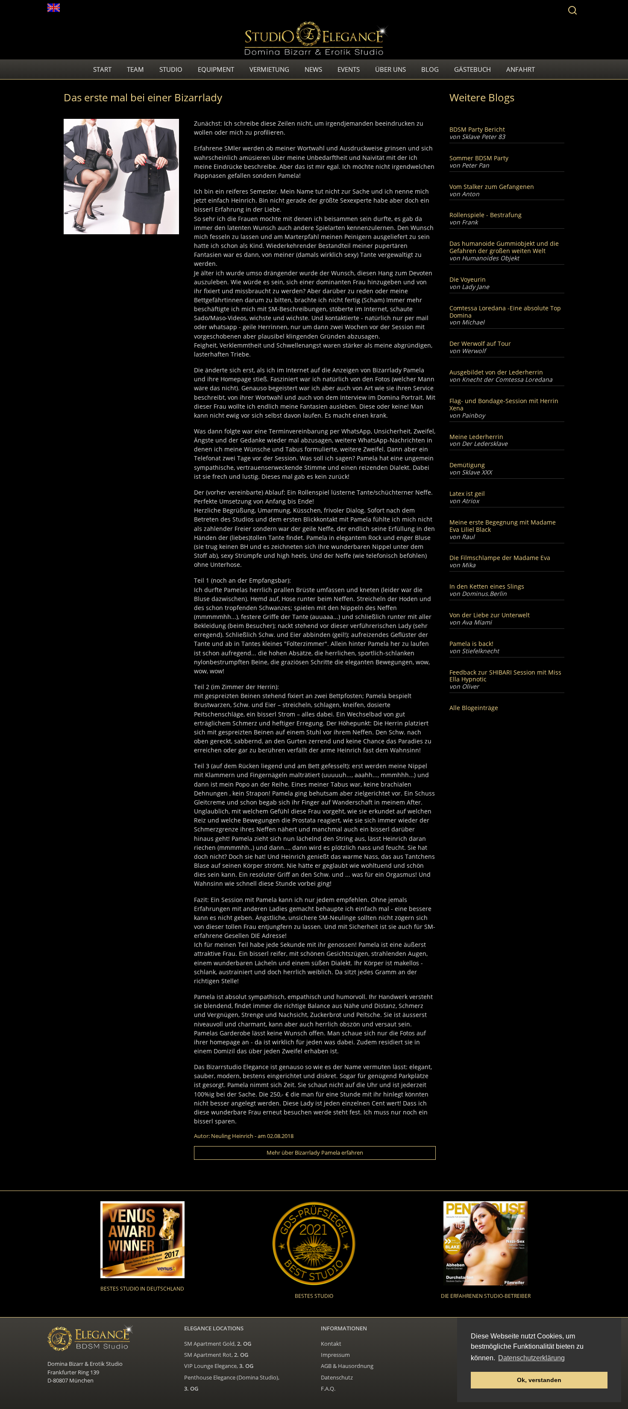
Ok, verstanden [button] (539, 1380)
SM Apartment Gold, (217, 1343)
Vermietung (269, 69)
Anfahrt (520, 69)
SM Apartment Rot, (216, 1355)
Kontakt (331, 1343)
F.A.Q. (328, 1388)
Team (135, 69)
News (313, 69)
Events (348, 69)
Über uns (390, 69)
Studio (170, 69)
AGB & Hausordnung (347, 1366)
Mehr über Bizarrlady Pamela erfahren (315, 1152)
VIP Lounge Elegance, (218, 1366)
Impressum (335, 1355)
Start (102, 69)
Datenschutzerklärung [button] (531, 1358)
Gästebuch (472, 69)
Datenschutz (337, 1377)
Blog (430, 69)
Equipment (216, 69)
